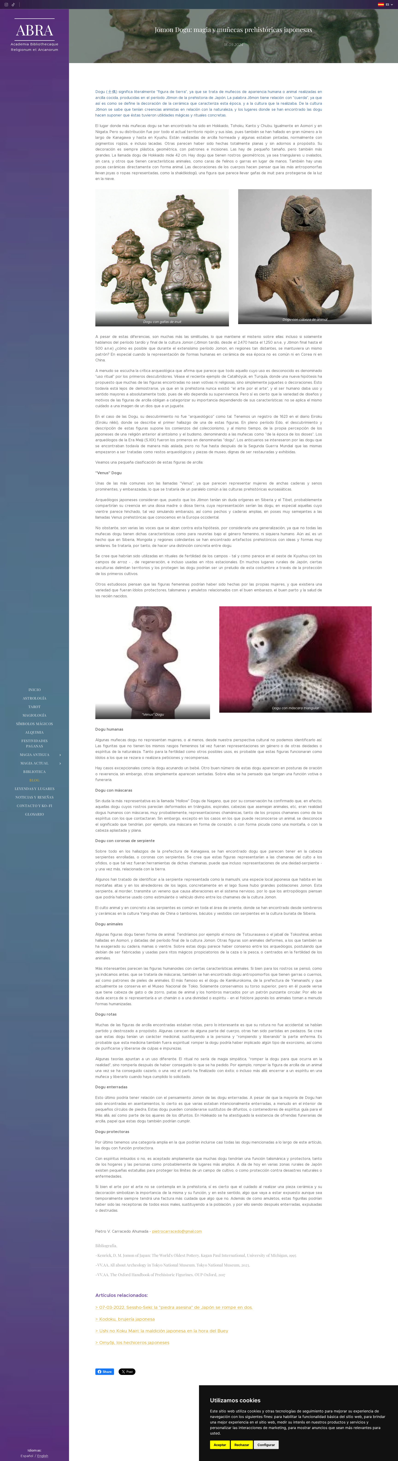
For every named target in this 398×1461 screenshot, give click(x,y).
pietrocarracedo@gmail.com (177, 1231)
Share (107, 1372)
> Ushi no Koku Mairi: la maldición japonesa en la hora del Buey (161, 1330)
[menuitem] (34, 689)
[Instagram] (6, 5)
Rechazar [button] (241, 1445)
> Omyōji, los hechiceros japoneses (132, 1342)
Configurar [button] (266, 1445)
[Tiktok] (13, 5)
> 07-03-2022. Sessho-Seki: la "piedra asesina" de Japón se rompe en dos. (174, 1307)
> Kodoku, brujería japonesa (125, 1319)
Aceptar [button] (220, 1445)
